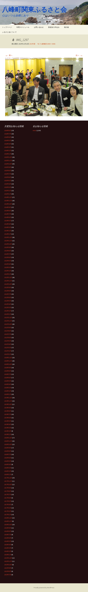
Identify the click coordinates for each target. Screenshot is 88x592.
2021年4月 (7, 344)
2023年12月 (8, 237)
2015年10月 (8, 565)
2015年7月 (7, 575)
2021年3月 (7, 348)
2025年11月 (8, 160)
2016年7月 (7, 535)
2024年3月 (7, 227)
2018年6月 (7, 458)
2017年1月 (7, 515)
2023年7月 (7, 254)
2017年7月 (7, 494)
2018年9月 (7, 448)
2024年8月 (7, 211)
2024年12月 (8, 197)
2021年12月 (8, 317)
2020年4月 (7, 384)
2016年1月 (7, 555)
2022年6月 (7, 297)
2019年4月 (7, 424)
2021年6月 (7, 338)
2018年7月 (7, 454)
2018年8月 (7, 451)
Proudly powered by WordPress (44, 588)
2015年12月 (8, 558)
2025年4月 (7, 184)
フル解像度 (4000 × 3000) (47, 44)
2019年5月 (7, 421)
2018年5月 (7, 461)
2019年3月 (7, 428)
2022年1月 (7, 314)
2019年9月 (7, 408)
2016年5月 (7, 541)
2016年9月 (7, 528)
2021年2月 (7, 351)
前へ (8, 55)
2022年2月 (7, 311)
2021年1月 (7, 354)
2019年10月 (8, 404)
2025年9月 (7, 167)
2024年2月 (7, 231)
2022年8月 (7, 291)
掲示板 (66, 27)
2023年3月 (7, 267)
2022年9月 (7, 287)
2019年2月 (7, 431)
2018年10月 (8, 444)
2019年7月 (7, 414)
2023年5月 (7, 261)
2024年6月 (7, 217)
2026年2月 (7, 150)
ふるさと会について (9, 32)
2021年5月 (7, 341)
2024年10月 (8, 204)
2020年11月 (8, 361)
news (34, 130)
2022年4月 (7, 304)
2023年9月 (7, 247)
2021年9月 (7, 327)
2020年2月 (7, 391)
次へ (79, 55)
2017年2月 (7, 511)
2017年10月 (8, 484)
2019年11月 (8, 401)
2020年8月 (7, 371)
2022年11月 (8, 281)
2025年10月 (8, 164)
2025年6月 (7, 177)
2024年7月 (7, 214)
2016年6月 (7, 538)
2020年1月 (7, 394)
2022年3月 (7, 307)
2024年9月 (7, 207)
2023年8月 (7, 251)
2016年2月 (7, 551)
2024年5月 (7, 221)
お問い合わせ (39, 27)
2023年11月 (8, 241)
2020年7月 (7, 374)
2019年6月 (7, 418)
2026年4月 (7, 144)
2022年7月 (7, 294)
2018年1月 (7, 474)
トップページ (7, 27)
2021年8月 (7, 331)
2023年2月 (7, 271)
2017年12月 (8, 478)
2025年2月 (7, 191)
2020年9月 (7, 368)
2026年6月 (7, 137)
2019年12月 (8, 398)
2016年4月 (7, 545)
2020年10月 (8, 364)
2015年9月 (7, 568)
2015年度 (32, 44)
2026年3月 (7, 147)
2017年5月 (7, 501)
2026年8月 (7, 130)
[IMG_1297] (44, 87)
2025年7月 (7, 174)
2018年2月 (7, 471)
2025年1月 (7, 194)
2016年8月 (7, 531)
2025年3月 (7, 187)
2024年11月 (8, 201)
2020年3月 (7, 388)
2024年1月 (7, 234)
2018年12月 (8, 438)
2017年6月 (7, 498)
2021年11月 (8, 321)
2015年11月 (8, 561)
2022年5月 (7, 301)
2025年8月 (7, 171)
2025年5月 (7, 181)
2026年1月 (7, 154)
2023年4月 (7, 264)
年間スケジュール (22, 27)
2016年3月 (7, 548)
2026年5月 (7, 140)
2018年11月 (8, 441)
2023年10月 (8, 244)
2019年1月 (7, 434)
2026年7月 (7, 134)
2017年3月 (7, 508)
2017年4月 (7, 504)
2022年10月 (8, 284)
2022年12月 (8, 277)
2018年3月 (7, 468)
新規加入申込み (53, 27)
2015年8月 (7, 571)
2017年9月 (7, 488)
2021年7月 (7, 334)
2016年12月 (8, 518)
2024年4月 (7, 224)
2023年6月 (7, 257)
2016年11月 (8, 521)
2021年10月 (8, 324)
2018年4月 (7, 464)
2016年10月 (8, 525)
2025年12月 (8, 157)
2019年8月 (7, 411)
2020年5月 (7, 381)
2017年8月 (7, 491)
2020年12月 (8, 358)
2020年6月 (7, 378)
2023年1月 (7, 274)
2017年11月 (8, 481)
